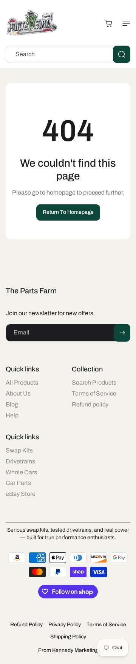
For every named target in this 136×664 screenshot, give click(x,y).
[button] (124, 23)
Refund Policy (26, 624)
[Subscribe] (122, 333)
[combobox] (68, 54)
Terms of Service (106, 624)
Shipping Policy (68, 636)
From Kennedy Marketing (68, 650)
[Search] (121, 54)
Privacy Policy (64, 624)
